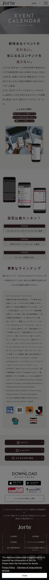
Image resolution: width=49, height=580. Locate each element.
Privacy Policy (8, 567)
